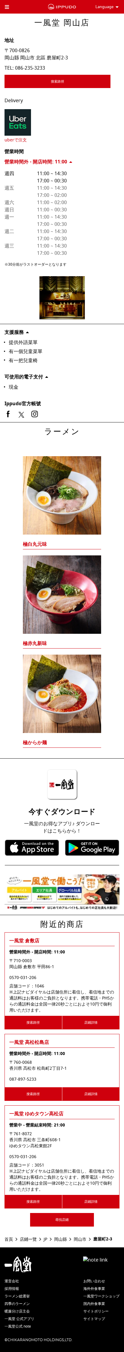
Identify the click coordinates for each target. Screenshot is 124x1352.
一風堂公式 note (18, 1326)
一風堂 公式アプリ (19, 1319)
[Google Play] (92, 847)
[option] (62, 590)
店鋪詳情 (91, 1022)
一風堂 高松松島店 (29, 1042)
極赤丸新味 (35, 643)
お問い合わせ (94, 1281)
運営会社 (12, 1281)
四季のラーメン (17, 1303)
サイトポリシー (96, 1311)
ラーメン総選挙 (17, 1296)
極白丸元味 (35, 544)
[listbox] (62, 590)
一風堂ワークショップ (101, 1296)
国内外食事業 (94, 1303)
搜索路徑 (57, 81)
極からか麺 (35, 742)
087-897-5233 (22, 1079)
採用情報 (12, 1288)
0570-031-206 (22, 978)
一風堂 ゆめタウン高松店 (36, 1113)
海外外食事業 (94, 1288)
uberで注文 (16, 140)
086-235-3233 (30, 68)
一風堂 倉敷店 (24, 940)
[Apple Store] (32, 847)
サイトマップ (94, 1319)
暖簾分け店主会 (17, 1311)
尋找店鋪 (62, 1219)
